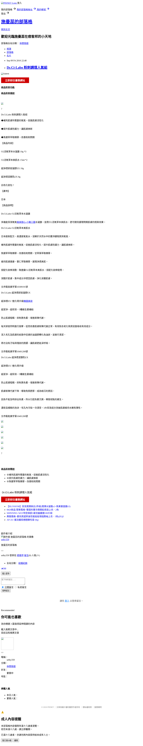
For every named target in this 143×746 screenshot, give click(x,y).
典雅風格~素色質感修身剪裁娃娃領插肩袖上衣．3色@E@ (35, 516)
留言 (26, 555)
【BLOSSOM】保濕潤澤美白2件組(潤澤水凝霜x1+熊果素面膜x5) (38, 506)
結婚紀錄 (22, 563)
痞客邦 (20, 555)
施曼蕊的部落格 (16, 21)
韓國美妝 (28, 301)
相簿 (9, 49)
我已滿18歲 (6, 740)
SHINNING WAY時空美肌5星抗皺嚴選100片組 (29, 513)
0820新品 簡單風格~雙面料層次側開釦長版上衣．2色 (33, 510)
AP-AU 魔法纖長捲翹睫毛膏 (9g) (23, 520)
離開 (16, 740)
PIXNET (50, 707)
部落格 (10, 52)
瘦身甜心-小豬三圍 (26, 222)
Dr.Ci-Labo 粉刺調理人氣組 (27, 67)
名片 (9, 55)
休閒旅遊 (24, 43)
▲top (3, 568)
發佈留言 (5, 591)
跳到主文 (5, 29)
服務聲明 (98, 707)
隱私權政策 (87, 707)
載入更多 (5, 574)
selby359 (5, 539)
